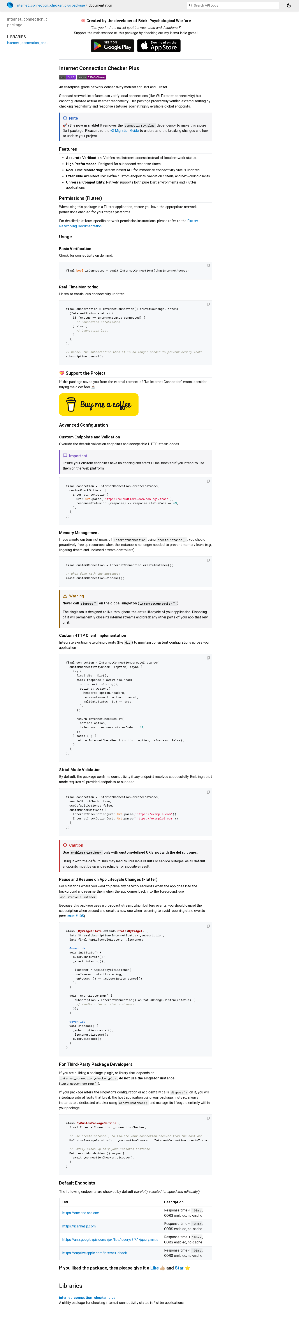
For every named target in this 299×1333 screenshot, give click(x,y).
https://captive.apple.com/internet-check (94, 1253)
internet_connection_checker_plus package (51, 5)
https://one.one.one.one (80, 1213)
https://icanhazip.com (79, 1226)
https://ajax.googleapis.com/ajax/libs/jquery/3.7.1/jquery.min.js (110, 1240)
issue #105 (75, 916)
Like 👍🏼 (157, 1268)
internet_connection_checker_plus (87, 1298)
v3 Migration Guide (124, 131)
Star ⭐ (182, 1268)
